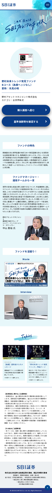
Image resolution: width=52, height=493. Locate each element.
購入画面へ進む (26, 110)
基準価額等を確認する (26, 121)
